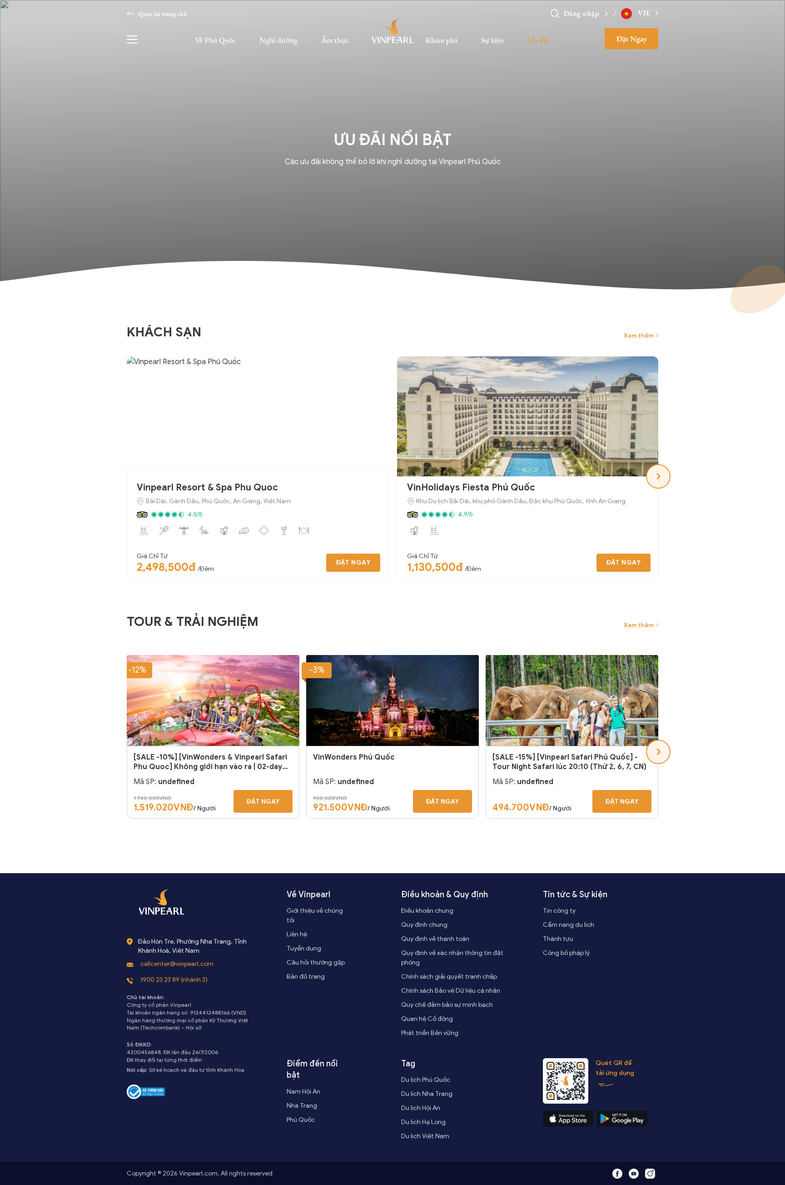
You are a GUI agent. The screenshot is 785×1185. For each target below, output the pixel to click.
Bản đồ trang (306, 976)
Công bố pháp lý (566, 953)
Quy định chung (424, 925)
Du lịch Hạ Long (423, 1122)
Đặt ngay (353, 562)
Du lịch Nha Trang (426, 1094)
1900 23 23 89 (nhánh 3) (174, 980)
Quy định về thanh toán (435, 939)
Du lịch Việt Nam (425, 1136)
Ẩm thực (335, 40)
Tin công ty (559, 911)
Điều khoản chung (427, 911)
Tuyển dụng (304, 948)
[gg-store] (622, 1118)
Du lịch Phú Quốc (425, 1080)
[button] (604, 13)
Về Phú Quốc (215, 40)
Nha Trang (302, 1106)
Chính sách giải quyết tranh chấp (449, 976)
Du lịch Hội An (420, 1108)
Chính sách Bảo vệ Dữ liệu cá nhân (450, 991)
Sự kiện (492, 40)
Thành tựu (558, 939)
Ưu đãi (537, 40)
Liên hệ (297, 934)
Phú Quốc (301, 1120)
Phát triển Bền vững (429, 1033)
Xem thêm (639, 336)
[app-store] (568, 1118)
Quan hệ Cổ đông (427, 1019)
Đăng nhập (582, 13)
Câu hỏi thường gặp (316, 962)
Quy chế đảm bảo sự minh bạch (447, 1005)
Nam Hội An (303, 1091)
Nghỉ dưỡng (278, 40)
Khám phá (441, 40)
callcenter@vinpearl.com (177, 964)
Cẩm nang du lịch (568, 925)
